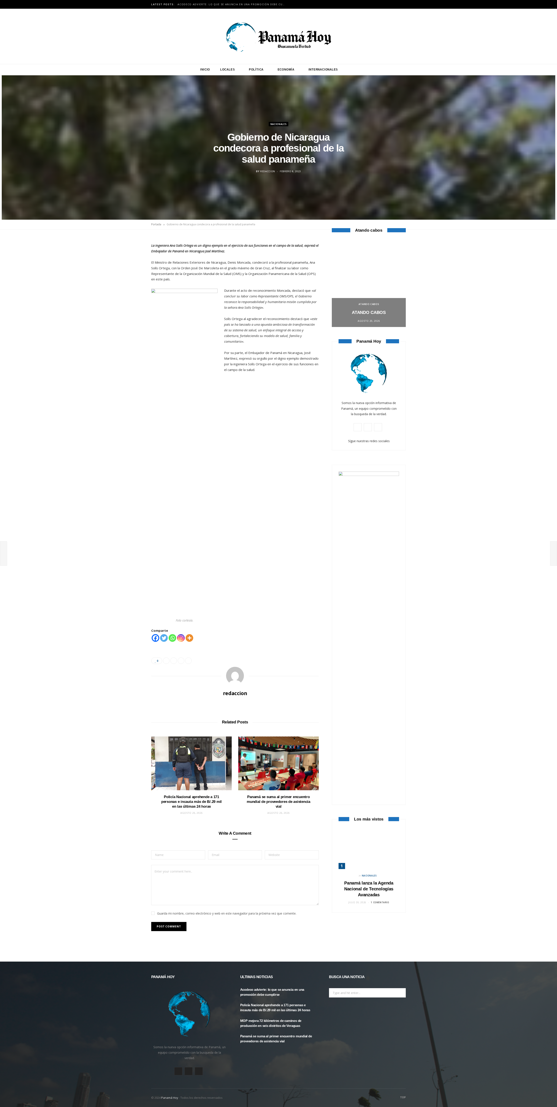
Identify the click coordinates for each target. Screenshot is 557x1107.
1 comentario (380, 902)
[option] (369, 283)
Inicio (205, 69)
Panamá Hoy (169, 1098)
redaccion (267, 171)
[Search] (352, 69)
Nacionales (278, 123)
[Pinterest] (130, 276)
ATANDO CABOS (369, 304)
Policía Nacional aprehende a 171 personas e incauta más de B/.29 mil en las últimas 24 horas (233, 4)
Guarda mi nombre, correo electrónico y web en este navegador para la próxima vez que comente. (226, 913)
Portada (156, 224)
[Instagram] (181, 638)
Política (256, 69)
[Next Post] (553, 553)
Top (402, 1097)
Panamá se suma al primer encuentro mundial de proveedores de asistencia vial (278, 802)
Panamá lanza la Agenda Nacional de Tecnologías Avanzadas (368, 889)
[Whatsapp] (172, 638)
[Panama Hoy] (278, 36)
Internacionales (323, 69)
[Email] (130, 287)
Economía (286, 69)
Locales (227, 69)
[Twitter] (130, 265)
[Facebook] (130, 254)
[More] (189, 638)
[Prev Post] (3, 553)
